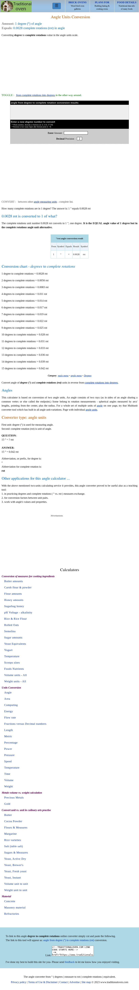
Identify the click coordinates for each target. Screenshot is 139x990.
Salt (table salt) (13, 846)
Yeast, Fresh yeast (15, 871)
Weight (8, 786)
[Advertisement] (69, 63)
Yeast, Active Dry (15, 858)
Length (8, 730)
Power (8, 748)
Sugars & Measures (16, 852)
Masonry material (15, 907)
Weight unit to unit (15, 890)
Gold (7, 803)
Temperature (11, 656)
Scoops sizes (12, 662)
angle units (91, 409)
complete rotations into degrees (101, 382)
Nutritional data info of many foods (126, 5)
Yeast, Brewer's (13, 865)
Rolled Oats (11, 625)
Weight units (12, 681)
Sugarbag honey (14, 606)
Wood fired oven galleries (77, 5)
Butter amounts (13, 581)
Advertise (74, 982)
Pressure (9, 755)
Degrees (87, 375)
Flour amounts (13, 593)
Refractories (11, 913)
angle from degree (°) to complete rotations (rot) (68, 940)
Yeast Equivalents (15, 643)
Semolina (10, 631)
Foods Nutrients (14, 668)
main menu (63, 375)
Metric (8, 736)
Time (7, 773)
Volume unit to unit (16, 883)
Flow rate (10, 717)
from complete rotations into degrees (35, 95)
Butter (8, 815)
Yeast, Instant (12, 877)
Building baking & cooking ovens (102, 5)
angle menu (76, 375)
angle (100, 405)
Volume (9, 780)
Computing (11, 705)
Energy (8, 711)
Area (7, 698)
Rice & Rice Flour (15, 618)
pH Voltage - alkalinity (18, 612)
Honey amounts (13, 600)
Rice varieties (12, 840)
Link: (48, 955)
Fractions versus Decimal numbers (25, 723)
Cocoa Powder (13, 821)
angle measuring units (45, 201)
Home (16, 6)
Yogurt (8, 650)
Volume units (12, 675)
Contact (63, 982)
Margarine (10, 833)
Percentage (11, 742)
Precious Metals (14, 797)
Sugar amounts (13, 637)
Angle (8, 692)
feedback (70, 962)
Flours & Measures (15, 827)
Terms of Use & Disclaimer (42, 982)
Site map (86, 982)
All (25, 675)
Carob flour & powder (18, 587)
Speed (8, 761)
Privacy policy (18, 982)
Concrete (9, 901)
